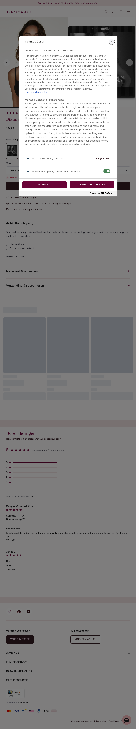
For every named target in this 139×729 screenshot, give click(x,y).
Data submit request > (36, 92)
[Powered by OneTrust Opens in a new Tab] (102, 193)
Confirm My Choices (91, 184)
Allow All (44, 184)
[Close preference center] (111, 41)
